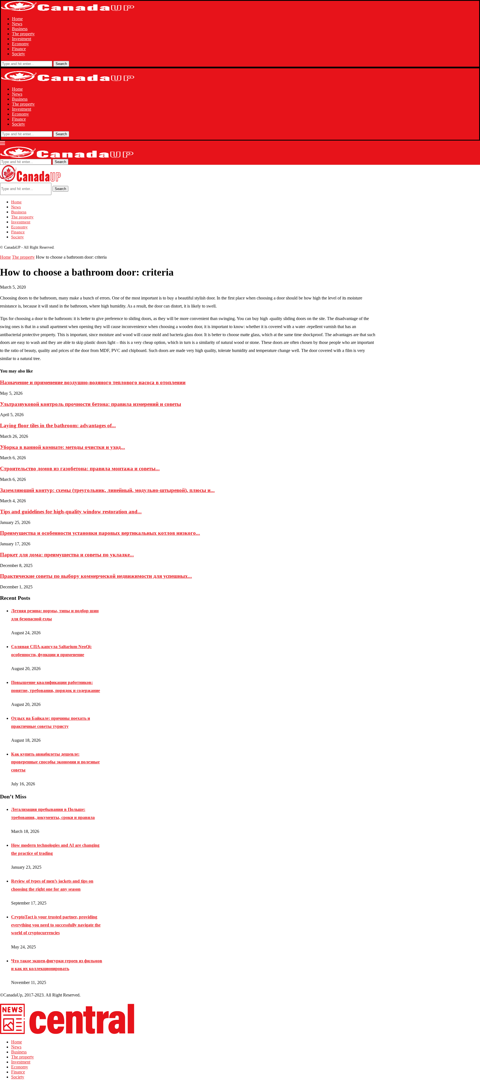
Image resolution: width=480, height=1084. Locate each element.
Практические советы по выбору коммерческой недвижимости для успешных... (96, 576)
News (17, 23)
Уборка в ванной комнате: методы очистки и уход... (62, 447)
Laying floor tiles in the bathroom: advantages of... (58, 425)
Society (18, 53)
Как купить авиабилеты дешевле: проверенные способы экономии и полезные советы (55, 762)
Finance (19, 48)
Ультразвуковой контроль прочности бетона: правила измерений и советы (90, 404)
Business (20, 28)
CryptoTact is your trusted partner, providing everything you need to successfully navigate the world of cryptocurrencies (56, 925)
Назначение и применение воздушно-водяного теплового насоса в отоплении (93, 382)
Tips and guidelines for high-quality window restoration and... (71, 511)
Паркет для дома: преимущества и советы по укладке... (67, 555)
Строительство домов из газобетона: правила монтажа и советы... (80, 468)
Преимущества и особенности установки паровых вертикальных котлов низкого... (100, 533)
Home (17, 18)
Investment (21, 38)
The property (23, 33)
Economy (20, 43)
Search (61, 64)
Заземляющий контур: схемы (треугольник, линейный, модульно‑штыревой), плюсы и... (107, 490)
